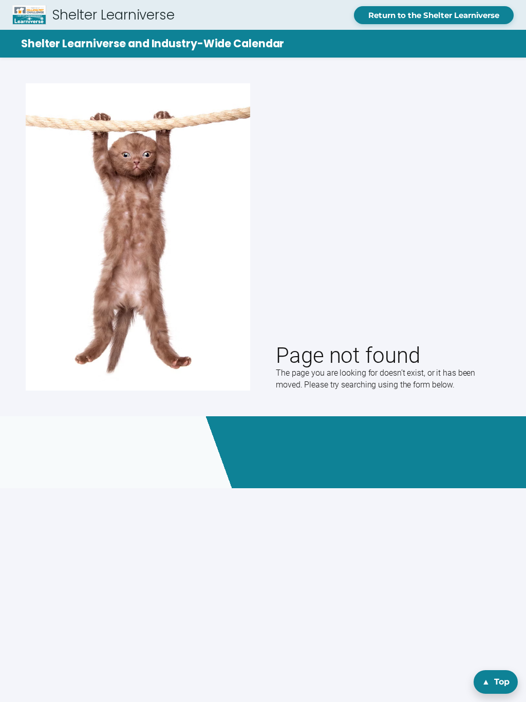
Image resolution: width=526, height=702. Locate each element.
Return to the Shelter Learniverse (433, 15)
